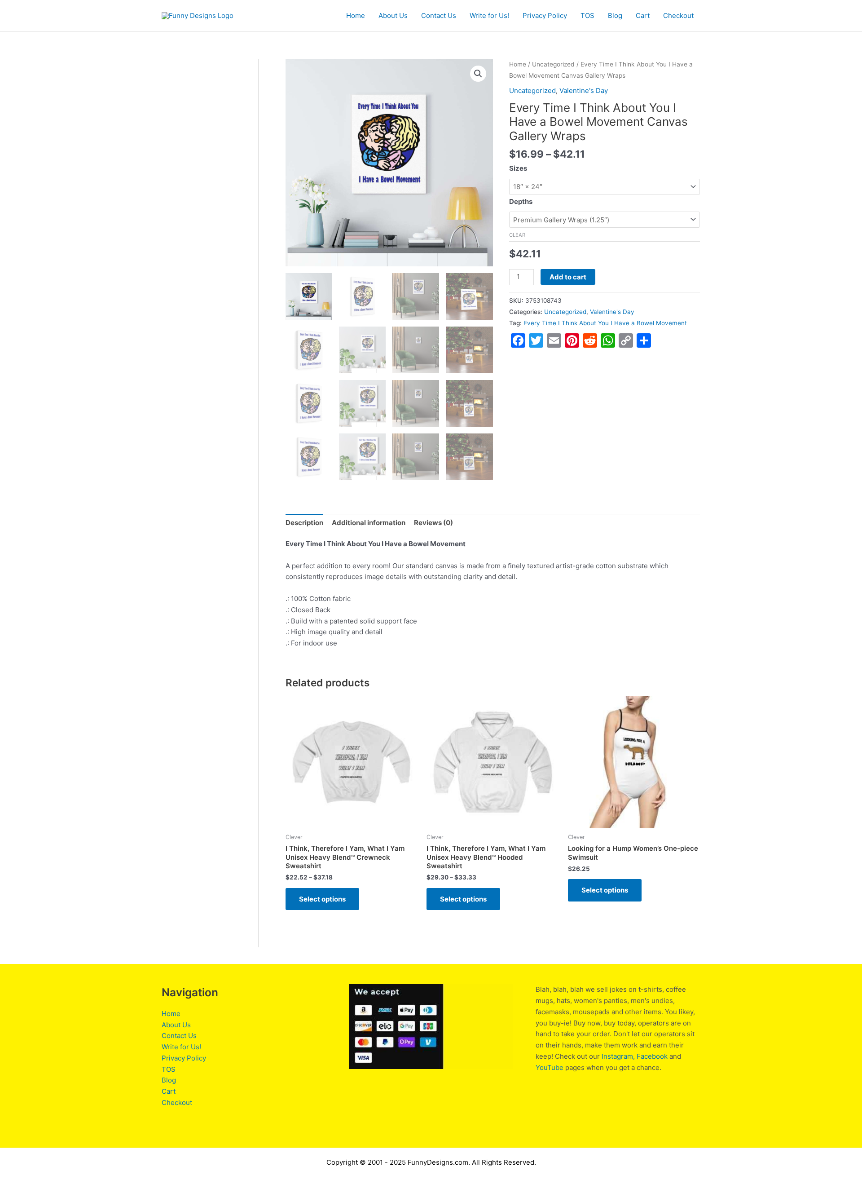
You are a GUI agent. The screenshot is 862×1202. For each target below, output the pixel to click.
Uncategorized (553, 64)
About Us (393, 15)
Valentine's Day (583, 90)
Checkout (678, 15)
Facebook (652, 1056)
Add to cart (568, 277)
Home (355, 15)
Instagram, (618, 1056)
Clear (517, 235)
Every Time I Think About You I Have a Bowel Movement (605, 323)
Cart (643, 15)
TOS (587, 15)
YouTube (549, 1067)
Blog (615, 15)
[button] (478, 74)
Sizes (518, 168)
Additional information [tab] (368, 522)
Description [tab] (304, 522)
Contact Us (438, 15)
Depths (520, 201)
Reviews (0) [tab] (433, 522)
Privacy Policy (545, 15)
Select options (322, 899)
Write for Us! (489, 15)
